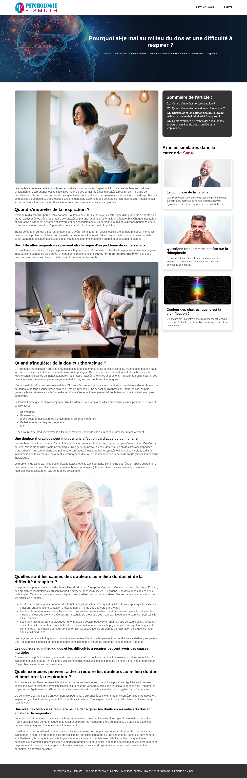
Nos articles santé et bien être (131, 53)
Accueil (107, 53)
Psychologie (204, 7)
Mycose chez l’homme (157, 771)
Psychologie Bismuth (69, 771)
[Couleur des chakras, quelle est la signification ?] (197, 290)
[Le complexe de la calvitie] (197, 173)
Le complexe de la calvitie (187, 192)
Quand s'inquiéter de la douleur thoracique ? (196, 108)
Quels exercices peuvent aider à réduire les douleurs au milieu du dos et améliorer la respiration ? (195, 125)
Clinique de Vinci (182, 771)
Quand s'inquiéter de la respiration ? (191, 103)
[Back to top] (238, 769)
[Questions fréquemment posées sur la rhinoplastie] (197, 229)
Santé (227, 7)
